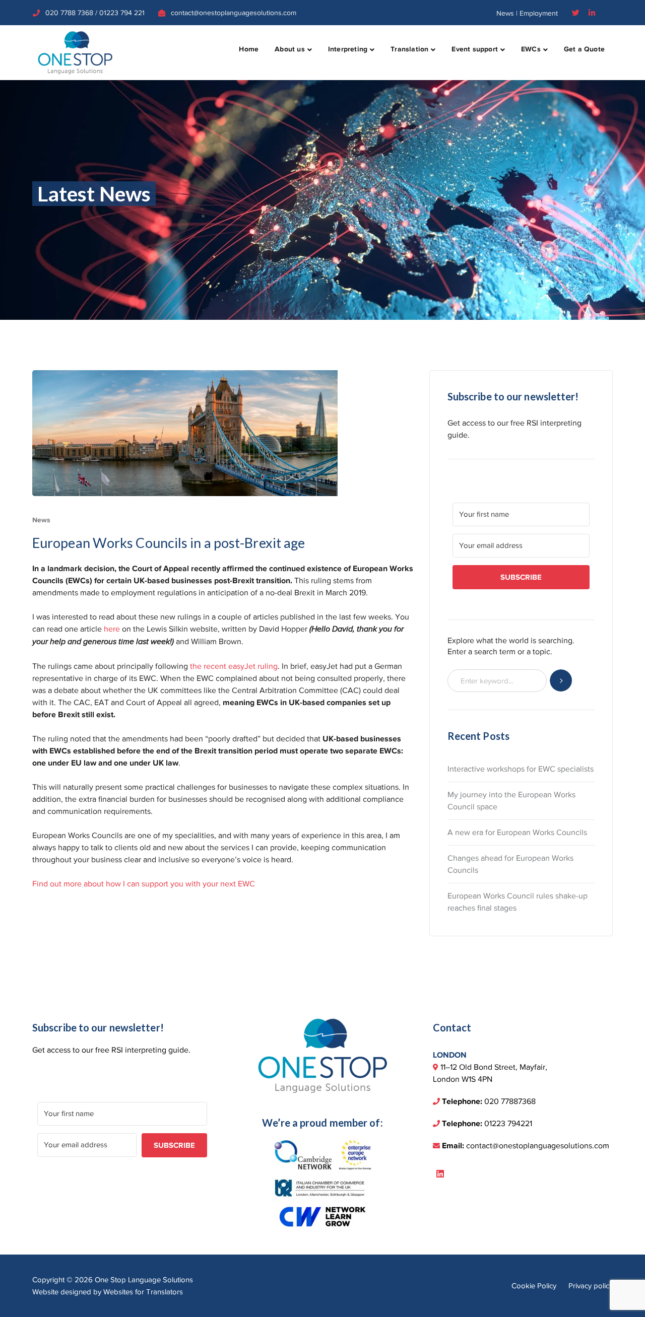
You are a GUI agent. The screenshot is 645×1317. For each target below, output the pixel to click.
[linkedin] (440, 1174)
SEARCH (561, 680)
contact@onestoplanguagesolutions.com (233, 13)
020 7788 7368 (69, 13)
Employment (539, 13)
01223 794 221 (122, 13)
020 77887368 (510, 1101)
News (505, 13)
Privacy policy (590, 1286)
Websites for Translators (143, 1292)
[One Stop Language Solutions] (75, 51)
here (112, 629)
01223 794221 (508, 1123)
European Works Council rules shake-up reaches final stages (517, 902)
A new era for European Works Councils (517, 832)
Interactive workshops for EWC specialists (520, 769)
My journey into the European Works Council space (511, 800)
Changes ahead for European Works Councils (510, 864)
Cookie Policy (533, 1286)
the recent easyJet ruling (234, 666)
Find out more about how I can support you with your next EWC (143, 883)
